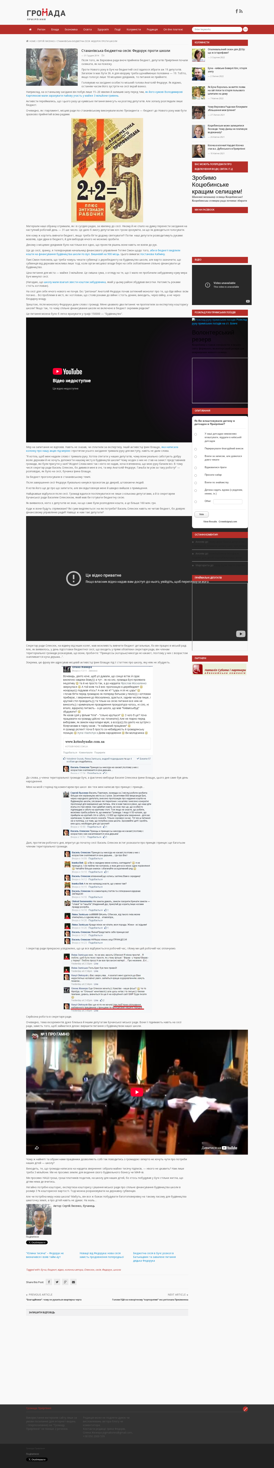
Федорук (107, 1269)
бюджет (51, 1269)
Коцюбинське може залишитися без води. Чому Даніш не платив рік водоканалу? (227, 129)
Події (117, 29)
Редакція (152, 29)
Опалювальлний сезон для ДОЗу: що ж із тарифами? (226, 51)
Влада (55, 29)
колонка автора (74, 1269)
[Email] (73, 1282)
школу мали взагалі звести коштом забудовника (75, 282)
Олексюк (89, 1269)
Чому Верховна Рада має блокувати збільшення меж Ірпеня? (227, 108)
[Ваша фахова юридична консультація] (219, 669)
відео (61, 1269)
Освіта (87, 29)
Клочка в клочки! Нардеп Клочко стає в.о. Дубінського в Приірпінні (226, 147)
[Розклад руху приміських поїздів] (214, 319)
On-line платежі (173, 29)
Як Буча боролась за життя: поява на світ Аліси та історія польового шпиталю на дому (226, 90)
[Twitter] (57, 1282)
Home (32, 41)
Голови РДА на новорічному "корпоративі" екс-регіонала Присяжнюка (150, 1299)
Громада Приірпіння (38, 1408)
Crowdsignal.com (228, 521)
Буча (43, 1269)
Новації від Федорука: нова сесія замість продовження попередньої (102, 1255)
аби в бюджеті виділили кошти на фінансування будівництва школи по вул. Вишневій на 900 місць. (103, 252)
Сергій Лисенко (46, 41)
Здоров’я (103, 29)
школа (117, 1269)
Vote (201, 514)
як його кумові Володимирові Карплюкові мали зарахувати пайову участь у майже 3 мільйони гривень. (104, 93)
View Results (210, 521)
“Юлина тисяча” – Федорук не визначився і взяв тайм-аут (45, 1255)
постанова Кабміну (152, 254)
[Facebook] (49, 1282)
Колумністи (134, 29)
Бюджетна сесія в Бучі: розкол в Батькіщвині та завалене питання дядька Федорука (154, 1256)
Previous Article (40, 1294)
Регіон (41, 29)
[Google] (65, 1282)
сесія (98, 1269)
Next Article (177, 1294)
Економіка (71, 29)
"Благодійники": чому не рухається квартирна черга (53, 1299)
